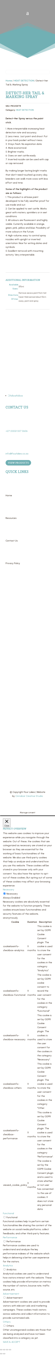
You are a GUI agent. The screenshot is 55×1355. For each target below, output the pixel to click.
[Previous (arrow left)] (1, 1353)
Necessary (12, 893)
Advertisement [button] (11, 1293)
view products (18, 462)
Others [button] (7, 1321)
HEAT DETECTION (24, 80)
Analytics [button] (8, 1265)
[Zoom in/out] (1, 1349)
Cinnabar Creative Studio (29, 796)
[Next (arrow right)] (4, 1353)
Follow (19, 395)
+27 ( (17, 431)
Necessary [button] (8, 889)
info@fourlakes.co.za (17, 453)
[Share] (7, 1349)
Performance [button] (10, 1237)
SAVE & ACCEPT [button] (11, 1342)
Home (9, 80)
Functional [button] (8, 1213)
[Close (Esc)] (10, 1349)
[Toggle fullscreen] (4, 1349)
